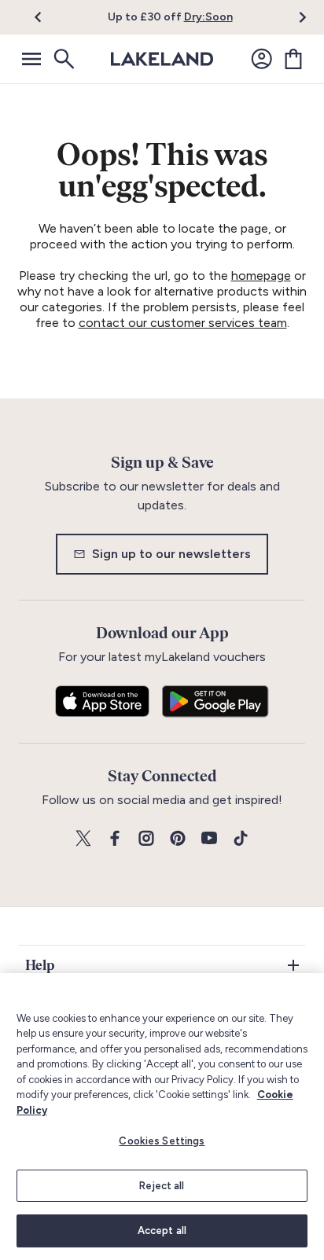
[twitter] (83, 839)
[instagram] (146, 839)
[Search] (62, 59)
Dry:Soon (208, 17)
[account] (261, 59)
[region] (162, 1116)
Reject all (161, 1186)
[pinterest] (177, 839)
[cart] (293, 59)
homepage (261, 275)
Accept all (162, 1230)
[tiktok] (240, 839)
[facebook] (114, 839)
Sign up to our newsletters (171, 553)
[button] (46, 17)
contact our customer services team (183, 322)
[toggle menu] (31, 59)
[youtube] (209, 839)
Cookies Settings (161, 1141)
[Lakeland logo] (162, 59)
